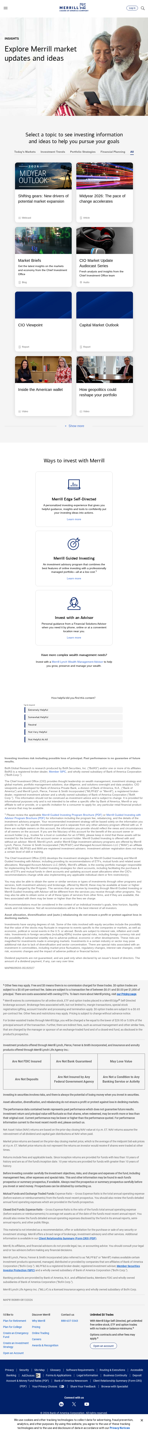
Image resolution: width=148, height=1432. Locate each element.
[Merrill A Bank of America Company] (74, 7)
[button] (5, 8)
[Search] (142, 8)
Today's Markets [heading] (25, 151)
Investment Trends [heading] (51, 151)
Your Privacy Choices (44, 1386)
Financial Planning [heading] (111, 151)
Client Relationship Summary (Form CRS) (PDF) (67, 1238)
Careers (36, 1339)
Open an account (103, 1345)
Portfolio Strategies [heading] (82, 151)
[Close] (142, 1420)
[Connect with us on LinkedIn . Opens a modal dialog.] (61, 1404)
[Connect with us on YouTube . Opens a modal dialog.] (86, 1404)
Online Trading (40, 1333)
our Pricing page (126, 994)
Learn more (74, 519)
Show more (70, 426)
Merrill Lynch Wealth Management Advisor (77, 661)
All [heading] (131, 151)
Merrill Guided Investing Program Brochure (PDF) (72, 814)
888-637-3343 (69, 1320)
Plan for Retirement (14, 1320)
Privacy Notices (120, 1428)
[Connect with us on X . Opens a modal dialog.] (74, 1404)
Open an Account (13, 1353)
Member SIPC (57, 771)
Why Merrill (38, 1320)
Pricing (36, 1326)
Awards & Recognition (45, 1345)
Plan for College (12, 1326)
